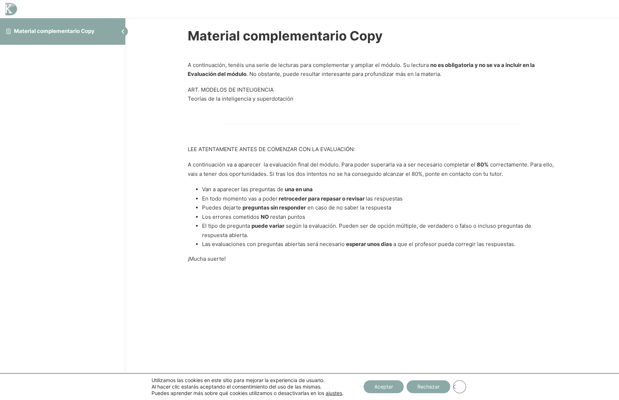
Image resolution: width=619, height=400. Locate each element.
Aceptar (383, 387)
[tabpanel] (372, 157)
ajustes (334, 393)
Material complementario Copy (54, 31)
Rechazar (428, 387)
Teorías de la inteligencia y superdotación (240, 98)
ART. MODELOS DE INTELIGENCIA (231, 89)
